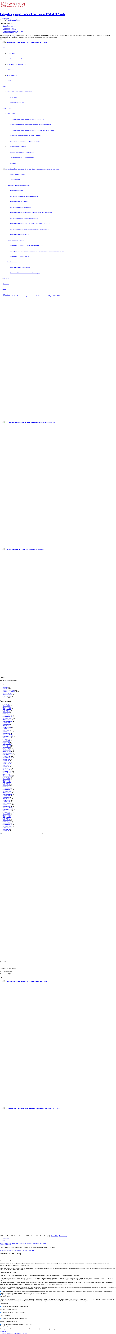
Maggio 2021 (7, 800)
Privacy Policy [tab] (4, 1326)
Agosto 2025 (6, 722)
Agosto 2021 (6, 795)
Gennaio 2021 (7, 806)
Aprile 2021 (6, 801)
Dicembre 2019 (7, 824)
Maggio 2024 (7, 745)
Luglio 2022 (6, 779)
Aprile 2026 (6, 710)
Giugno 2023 (7, 762)
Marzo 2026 (6, 712)
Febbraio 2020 (7, 821)
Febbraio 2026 (7, 713)
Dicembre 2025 (7, 716)
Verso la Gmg (7, 696)
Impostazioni (30, 1250)
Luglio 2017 (6, 830)
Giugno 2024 (7, 744)
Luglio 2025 (6, 724)
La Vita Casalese (4, 18)
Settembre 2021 (7, 794)
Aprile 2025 (6, 728)
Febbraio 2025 (7, 731)
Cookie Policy (54, 1236)
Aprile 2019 (6, 827)
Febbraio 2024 (7, 750)
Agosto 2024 (6, 741)
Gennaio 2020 (7, 823)
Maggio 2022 (7, 782)
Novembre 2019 (7, 826)
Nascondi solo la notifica (20, 1250)
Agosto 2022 (6, 777)
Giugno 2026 (7, 707)
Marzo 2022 (6, 785)
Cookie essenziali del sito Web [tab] (8, 1272)
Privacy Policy (63, 1236)
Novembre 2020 (7, 809)
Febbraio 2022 (7, 786)
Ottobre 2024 (7, 738)
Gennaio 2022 (7, 788)
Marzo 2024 (6, 748)
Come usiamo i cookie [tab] (6, 1261)
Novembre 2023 (7, 754)
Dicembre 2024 (7, 734)
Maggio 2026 (7, 709)
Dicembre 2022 (7, 771)
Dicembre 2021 (7, 789)
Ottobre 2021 (7, 792)
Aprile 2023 (6, 765)
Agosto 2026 (6, 704)
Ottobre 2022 (7, 774)
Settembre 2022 (7, 776)
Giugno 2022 (7, 780)
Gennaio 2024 (7, 751)
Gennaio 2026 (7, 715)
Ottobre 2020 (7, 811)
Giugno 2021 (7, 798)
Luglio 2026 (6, 706)
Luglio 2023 (6, 760)
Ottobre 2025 (7, 719)
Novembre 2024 (7, 736)
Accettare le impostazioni (7, 1250)
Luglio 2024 (6, 742)
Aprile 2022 (6, 783)
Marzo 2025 (6, 730)
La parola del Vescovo (9, 691)
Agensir (5, 687)
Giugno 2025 (7, 725)
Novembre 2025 (7, 718)
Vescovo (5, 697)
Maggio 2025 (7, 727)
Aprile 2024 (6, 747)
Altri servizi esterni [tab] (5, 1296)
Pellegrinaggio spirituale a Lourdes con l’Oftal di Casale (32, 14)
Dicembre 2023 (7, 753)
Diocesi (5, 688)
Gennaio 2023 (7, 769)
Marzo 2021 (6, 803)
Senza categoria (7, 694)
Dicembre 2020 (7, 807)
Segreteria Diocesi (15, 20)
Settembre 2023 (7, 757)
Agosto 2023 (6, 759)
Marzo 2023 (6, 766)
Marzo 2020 (6, 820)
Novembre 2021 (7, 791)
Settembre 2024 (7, 739)
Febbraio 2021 (7, 804)
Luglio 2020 (6, 814)
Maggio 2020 (7, 817)
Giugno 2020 (7, 815)
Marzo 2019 (6, 829)
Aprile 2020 (6, 818)
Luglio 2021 (6, 797)
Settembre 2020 (7, 812)
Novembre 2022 (7, 773)
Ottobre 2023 (7, 756)
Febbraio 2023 (7, 768)
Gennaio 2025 (7, 733)
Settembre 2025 (7, 721)
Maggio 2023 (7, 763)
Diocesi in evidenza (8, 690)
